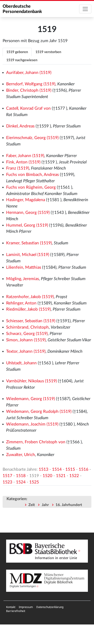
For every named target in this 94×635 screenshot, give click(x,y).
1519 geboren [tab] (17, 52)
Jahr (45, 505)
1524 (21, 482)
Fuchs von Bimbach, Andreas (32, 175)
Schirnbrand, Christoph (27, 327)
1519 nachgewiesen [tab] (21, 60)
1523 (7, 482)
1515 (70, 469)
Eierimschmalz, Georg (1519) (32, 138)
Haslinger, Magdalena (25, 200)
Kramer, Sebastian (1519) (29, 243)
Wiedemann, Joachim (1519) (32, 424)
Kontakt (10, 607)
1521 (61, 476)
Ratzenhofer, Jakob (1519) (30, 297)
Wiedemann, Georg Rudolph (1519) (38, 412)
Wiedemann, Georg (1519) (30, 399)
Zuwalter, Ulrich (20, 455)
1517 (7, 476)
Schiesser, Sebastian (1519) (30, 321)
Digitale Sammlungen (23, 586)
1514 (57, 469)
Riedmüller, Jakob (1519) (28, 309)
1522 (74, 476)
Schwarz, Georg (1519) (27, 334)
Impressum (26, 607)
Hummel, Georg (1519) (27, 225)
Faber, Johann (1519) (25, 156)
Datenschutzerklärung (49, 607)
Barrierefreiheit (15, 611)
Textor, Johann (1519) (25, 351)
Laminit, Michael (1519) (27, 255)
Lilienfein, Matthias (23, 267)
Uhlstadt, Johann (21, 363)
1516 (83, 469)
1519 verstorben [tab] (48, 52)
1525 (34, 482)
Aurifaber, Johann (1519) (28, 73)
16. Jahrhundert (69, 505)
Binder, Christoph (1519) (28, 90)
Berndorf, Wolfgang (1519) (30, 84)
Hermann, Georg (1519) (28, 213)
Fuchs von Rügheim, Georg (31, 187)
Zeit (31, 505)
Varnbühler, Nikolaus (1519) (31, 381)
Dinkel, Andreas (20, 126)
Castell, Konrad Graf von (28, 108)
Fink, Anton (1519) (23, 162)
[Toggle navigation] (85, 9)
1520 (47, 476)
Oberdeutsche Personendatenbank (22, 9)
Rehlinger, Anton (21, 303)
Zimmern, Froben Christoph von (35, 442)
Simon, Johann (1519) (26, 340)
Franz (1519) (17, 168)
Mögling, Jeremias (22, 279)
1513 (43, 469)
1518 (21, 476)
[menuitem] (10, 607)
